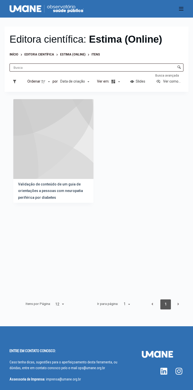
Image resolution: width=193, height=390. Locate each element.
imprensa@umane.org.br (63, 379)
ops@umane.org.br (91, 368)
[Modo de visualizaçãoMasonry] (115, 81)
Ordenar (33, 81)
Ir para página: (107, 304)
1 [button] (166, 304)
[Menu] (181, 9)
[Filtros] (16, 81)
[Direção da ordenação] (46, 81)
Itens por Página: (38, 304)
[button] (152, 304)
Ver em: (103, 81)
